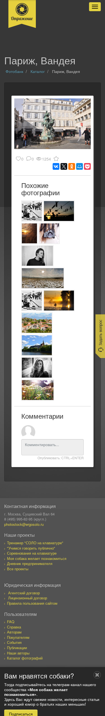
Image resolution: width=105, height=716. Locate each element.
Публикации (17, 647)
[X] (63, 166)
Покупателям (18, 637)
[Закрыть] (97, 675)
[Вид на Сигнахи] (36, 322)
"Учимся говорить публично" (31, 548)
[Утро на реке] (58, 300)
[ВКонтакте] (56, 166)
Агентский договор (24, 592)
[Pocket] (87, 166)
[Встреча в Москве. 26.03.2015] (49, 233)
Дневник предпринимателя (29, 563)
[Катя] (36, 367)
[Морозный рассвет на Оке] (29, 233)
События (14, 642)
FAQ (10, 621)
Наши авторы (18, 653)
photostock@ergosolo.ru (24, 524)
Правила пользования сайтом (32, 603)
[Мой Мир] (79, 166)
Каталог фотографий (25, 658)
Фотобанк (14, 71)
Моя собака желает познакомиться (36, 558)
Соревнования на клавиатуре (32, 553)
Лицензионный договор (27, 597)
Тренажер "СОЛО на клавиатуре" (35, 542)
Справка (14, 627)
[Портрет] (37, 255)
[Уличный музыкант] (31, 211)
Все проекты (17, 568)
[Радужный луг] (37, 390)
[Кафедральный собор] (36, 345)
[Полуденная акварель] (42, 278)
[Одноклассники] (71, 166)
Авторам (14, 632)
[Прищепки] (58, 211)
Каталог (38, 71)
